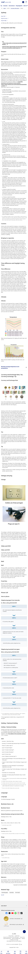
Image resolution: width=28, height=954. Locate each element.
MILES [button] (15, 953)
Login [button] (20, 953)
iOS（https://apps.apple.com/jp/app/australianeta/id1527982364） (14, 43)
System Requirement (7, 938)
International (12, 5)
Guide (4, 8)
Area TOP (3, 16)
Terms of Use (22, 937)
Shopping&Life (19, 5)
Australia (12, 892)
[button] (26, 2)
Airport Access (4, 18)
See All (2, 895)
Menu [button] (1, 953)
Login (23, 2)
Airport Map (3, 20)
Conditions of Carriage (14, 939)
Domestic (5, 5)
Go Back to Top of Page (24, 931)
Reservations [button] (8, 953)
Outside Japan (5, 892)
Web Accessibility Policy (16, 938)
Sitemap (23, 938)
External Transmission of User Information (11, 937)
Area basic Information (15, 8)
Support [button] (26, 953)
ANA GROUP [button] (4, 905)
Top (1, 5)
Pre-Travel (17, 892)
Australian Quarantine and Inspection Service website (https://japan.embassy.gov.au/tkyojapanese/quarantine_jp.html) (14, 83)
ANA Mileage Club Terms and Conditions (14, 941)
